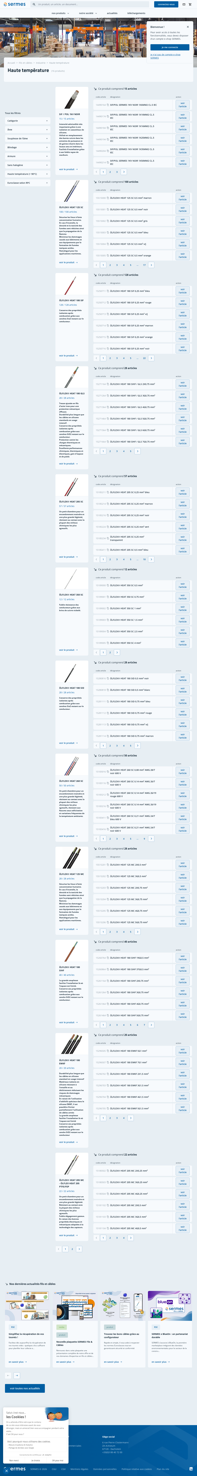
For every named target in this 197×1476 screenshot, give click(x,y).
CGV (63, 1469)
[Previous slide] (8, 1375)
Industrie (40, 62)
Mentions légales (79, 1469)
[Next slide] (17, 1375)
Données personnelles (105, 1469)
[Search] (34, 4)
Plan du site (163, 1469)
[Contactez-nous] (184, 4)
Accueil (11, 62)
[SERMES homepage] (14, 4)
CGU (54, 1469)
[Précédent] (96, 172)
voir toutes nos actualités (25, 1388)
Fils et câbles (25, 62)
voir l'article (183, 105)
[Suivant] (124, 172)
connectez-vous (166, 4)
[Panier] (190, 4)
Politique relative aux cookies (137, 1469)
